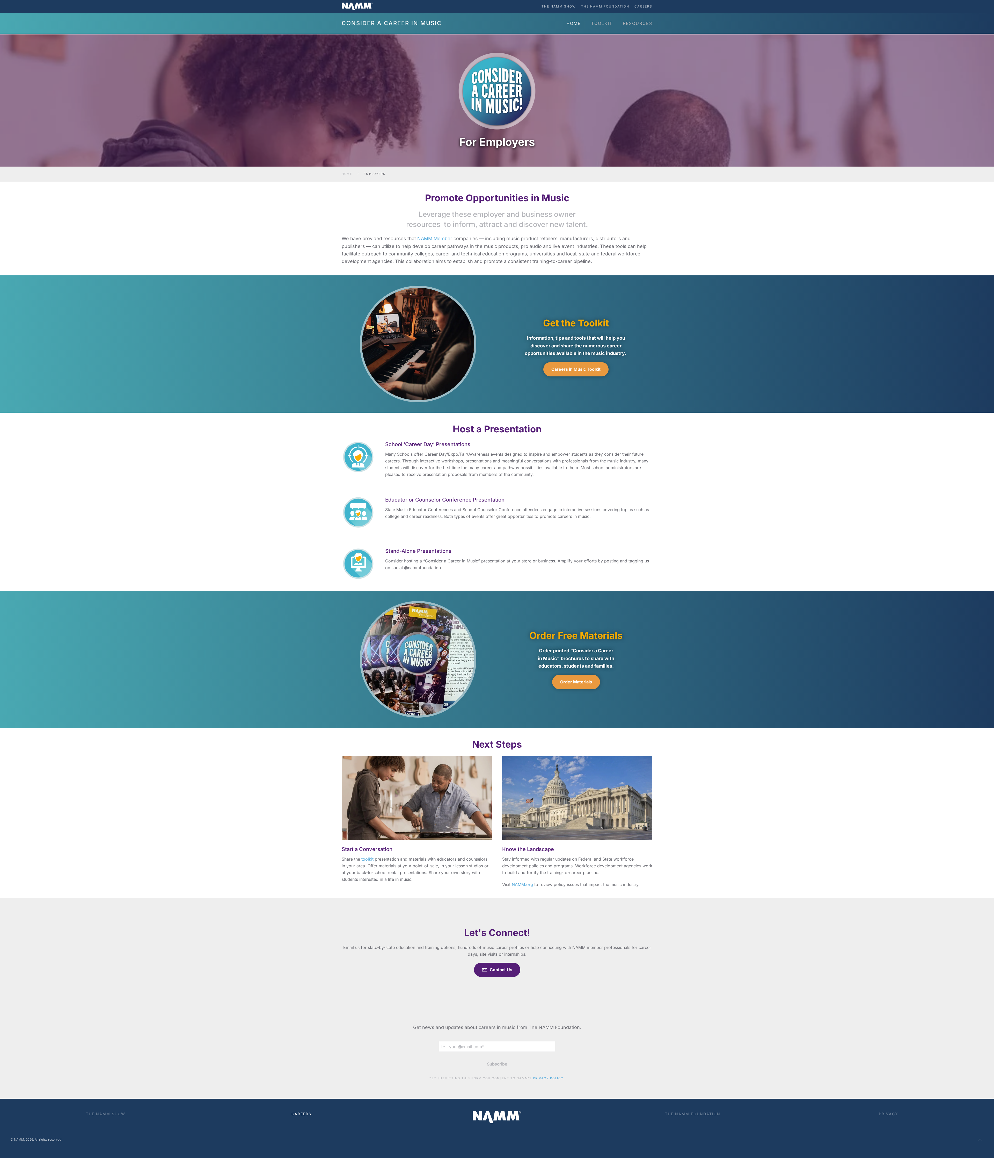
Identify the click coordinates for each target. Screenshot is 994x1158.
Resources (637, 23)
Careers (643, 6)
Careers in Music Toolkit (576, 369)
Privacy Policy (548, 1078)
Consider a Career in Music (392, 23)
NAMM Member (434, 238)
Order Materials (576, 681)
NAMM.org (522, 884)
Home (573, 23)
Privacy (888, 1114)
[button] (980, 1139)
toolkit (367, 859)
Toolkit (601, 23)
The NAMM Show (559, 6)
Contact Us (501, 969)
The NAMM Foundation (605, 6)
